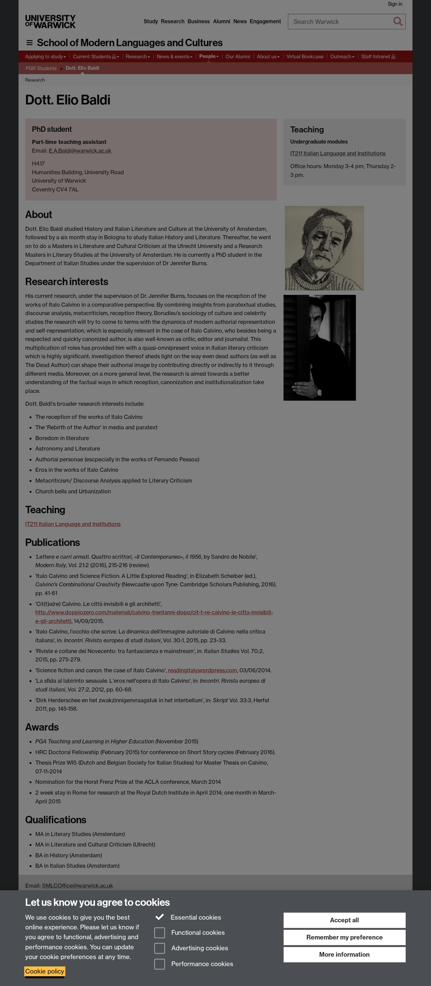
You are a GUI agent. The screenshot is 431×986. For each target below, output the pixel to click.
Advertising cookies (199, 948)
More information (344, 954)
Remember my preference (344, 937)
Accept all (344, 920)
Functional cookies (197, 932)
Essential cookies (195, 917)
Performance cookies (201, 964)
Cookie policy (44, 971)
